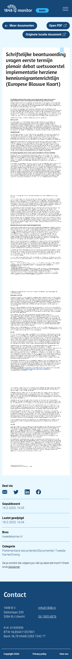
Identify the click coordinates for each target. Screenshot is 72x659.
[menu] (66, 8)
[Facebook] (41, 492)
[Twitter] (18, 492)
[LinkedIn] (30, 492)
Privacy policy (39, 654)
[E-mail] (7, 492)
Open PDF (56, 25)
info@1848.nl (47, 608)
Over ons (64, 654)
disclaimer (14, 566)
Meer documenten (22, 25)
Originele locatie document (44, 34)
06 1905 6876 (47, 616)
